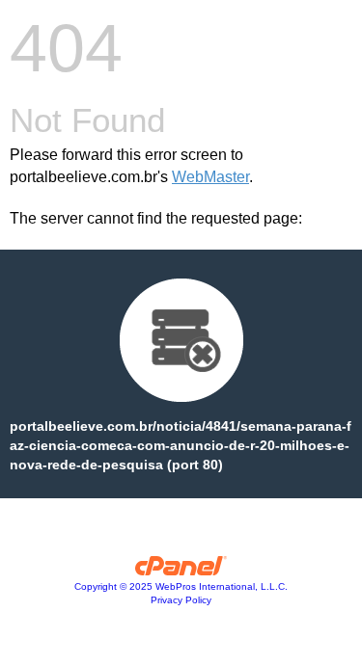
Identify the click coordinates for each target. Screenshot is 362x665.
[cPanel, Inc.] (181, 570)
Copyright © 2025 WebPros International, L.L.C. (181, 586)
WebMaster (210, 177)
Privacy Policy (181, 600)
